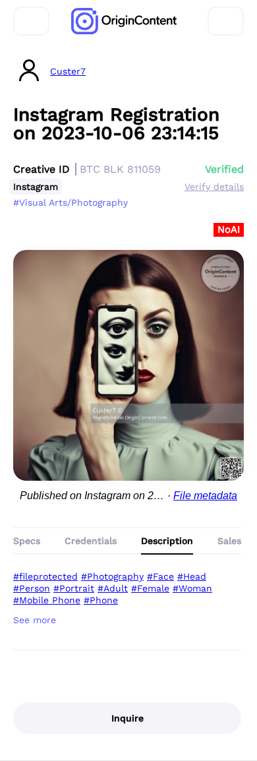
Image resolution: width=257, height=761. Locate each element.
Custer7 (68, 71)
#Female (150, 588)
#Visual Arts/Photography (70, 202)
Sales (229, 540)
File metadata (205, 495)
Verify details (214, 186)
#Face (160, 576)
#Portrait (73, 588)
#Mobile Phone (46, 600)
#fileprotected (45, 576)
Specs (26, 540)
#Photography (112, 576)
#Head (191, 576)
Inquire (127, 718)
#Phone (101, 600)
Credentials (91, 540)
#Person (31, 588)
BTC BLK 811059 (120, 169)
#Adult (113, 588)
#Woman (192, 588)
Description (167, 540)
